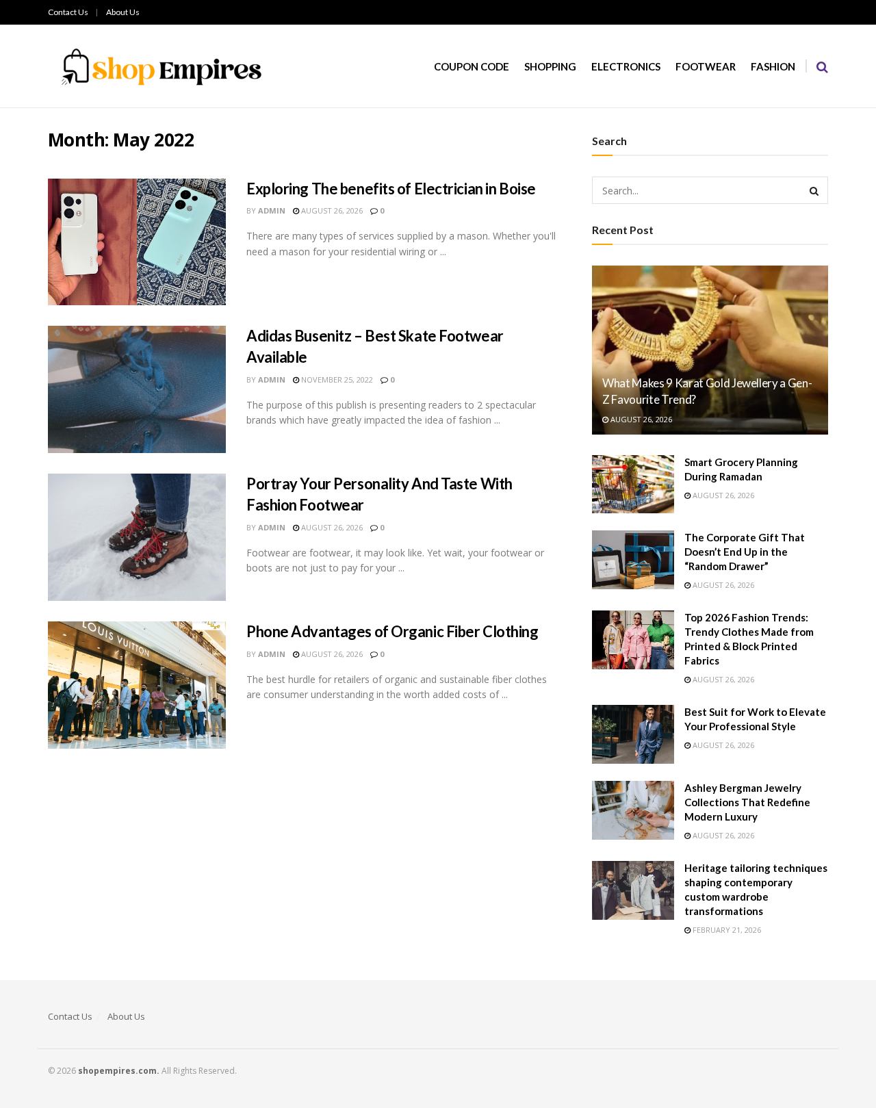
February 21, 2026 (726, 930)
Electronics (625, 66)
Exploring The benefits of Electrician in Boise (391, 188)
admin (271, 210)
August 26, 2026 (331, 210)
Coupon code (471, 66)
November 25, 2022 (336, 379)
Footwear (705, 66)
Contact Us (68, 12)
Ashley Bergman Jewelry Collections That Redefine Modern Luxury (747, 802)
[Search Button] (814, 190)
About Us (123, 12)
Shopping (550, 66)
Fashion (773, 66)
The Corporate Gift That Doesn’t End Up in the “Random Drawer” (744, 551)
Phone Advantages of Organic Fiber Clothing (392, 631)
